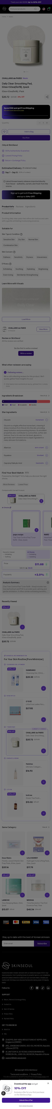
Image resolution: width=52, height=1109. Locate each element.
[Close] (48, 1083)
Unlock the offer (26, 1100)
